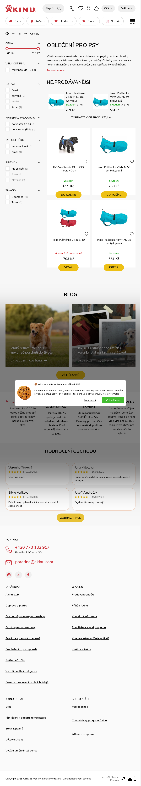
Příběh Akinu (80, 605)
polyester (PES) (23, 124)
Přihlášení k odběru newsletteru (26, 718)
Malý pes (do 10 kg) (24, 71)
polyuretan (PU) (23, 129)
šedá (16, 107)
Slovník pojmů (14, 729)
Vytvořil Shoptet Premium (111, 779)
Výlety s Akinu (15, 740)
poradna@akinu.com (34, 562)
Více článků (70, 375)
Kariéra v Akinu (81, 649)
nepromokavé (22, 146)
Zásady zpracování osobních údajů (27, 682)
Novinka (18, 180)
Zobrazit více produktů (89, 117)
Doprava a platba (16, 605)
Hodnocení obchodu (70, 451)
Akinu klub (12, 595)
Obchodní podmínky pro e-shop (25, 616)
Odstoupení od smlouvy (20, 627)
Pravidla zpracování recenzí (23, 638)
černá (17, 90)
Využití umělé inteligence (21, 671)
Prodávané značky (83, 595)
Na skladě (19, 169)
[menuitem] (15, 21)
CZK (106, 8)
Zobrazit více (70, 518)
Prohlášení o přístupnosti (21, 649)
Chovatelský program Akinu (89, 720)
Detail (68, 267)
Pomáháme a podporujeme (89, 627)
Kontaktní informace (84, 616)
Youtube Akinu (18, 574)
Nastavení (90, 400)
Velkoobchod (80, 707)
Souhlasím (114, 400)
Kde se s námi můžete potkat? (90, 638)
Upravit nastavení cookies (77, 778)
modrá (17, 101)
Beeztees (19, 197)
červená (18, 96)
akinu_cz (9, 574)
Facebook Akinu (28, 574)
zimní (16, 152)
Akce (16, 174)
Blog (9, 707)
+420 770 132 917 (32, 547)
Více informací (111, 393)
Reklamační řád (15, 660)
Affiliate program (83, 734)
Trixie (16, 202)
